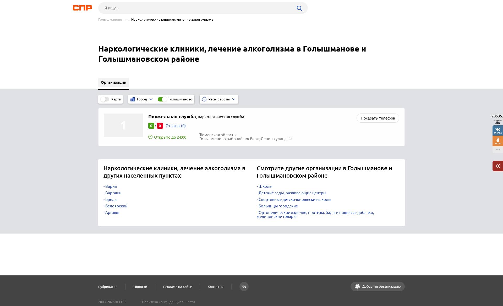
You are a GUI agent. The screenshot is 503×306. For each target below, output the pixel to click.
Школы (265, 186)
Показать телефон (378, 118)
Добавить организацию (381, 286)
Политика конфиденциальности (168, 302)
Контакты (215, 287)
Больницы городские (278, 206)
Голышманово (110, 19)
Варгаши (113, 193)
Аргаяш (112, 212)
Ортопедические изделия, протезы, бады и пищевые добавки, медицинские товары (315, 214)
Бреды (111, 199)
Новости (140, 287)
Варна (111, 186)
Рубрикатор (108, 287)
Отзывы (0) (176, 125)
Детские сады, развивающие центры (292, 193)
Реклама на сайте (177, 287)
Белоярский (116, 206)
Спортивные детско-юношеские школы (295, 199)
